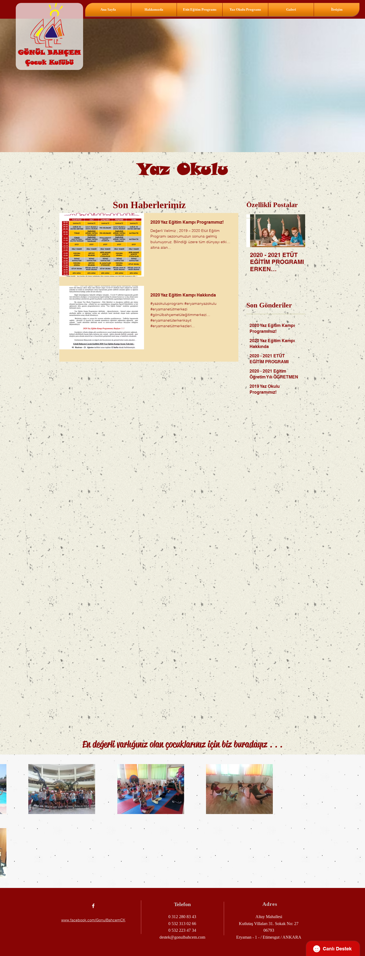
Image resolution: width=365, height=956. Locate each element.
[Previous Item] (255, 231)
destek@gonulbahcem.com (182, 937)
